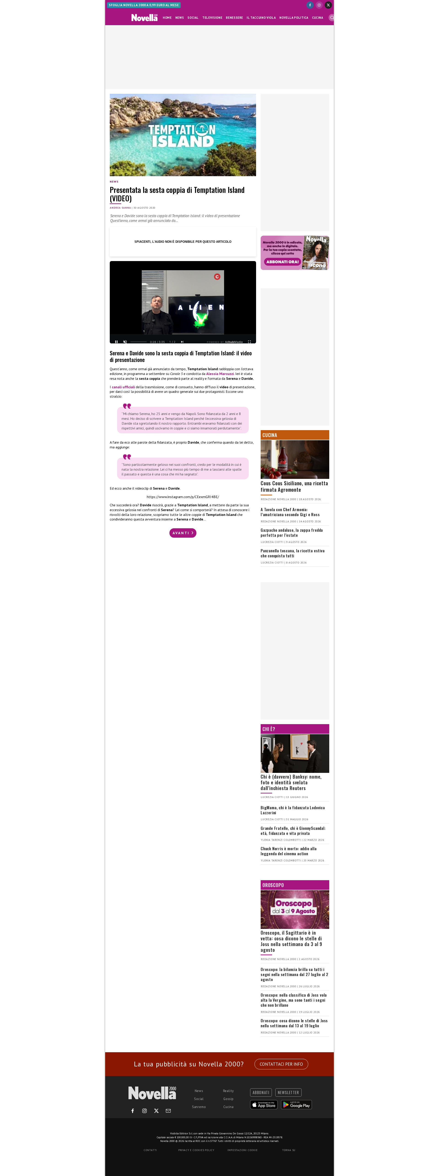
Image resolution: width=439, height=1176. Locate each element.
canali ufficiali (124, 387)
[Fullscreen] (249, 342)
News (179, 18)
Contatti (150, 1150)
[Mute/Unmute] (125, 342)
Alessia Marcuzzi (220, 373)
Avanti (182, 533)
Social (193, 18)
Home (167, 18)
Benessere (234, 18)
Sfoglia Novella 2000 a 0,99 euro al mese (144, 5)
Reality (228, 1091)
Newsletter (288, 1092)
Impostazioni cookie (242, 1150)
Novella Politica (293, 18)
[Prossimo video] (182, 342)
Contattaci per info (281, 1064)
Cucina (317, 18)
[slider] (138, 342)
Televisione (212, 18)
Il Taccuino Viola (261, 18)
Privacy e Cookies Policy (196, 1150)
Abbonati (261, 1092)
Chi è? (268, 729)
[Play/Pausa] (116, 342)
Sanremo (199, 1107)
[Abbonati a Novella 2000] (295, 253)
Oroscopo (273, 885)
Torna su (288, 1150)
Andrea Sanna (120, 207)
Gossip (228, 1099)
